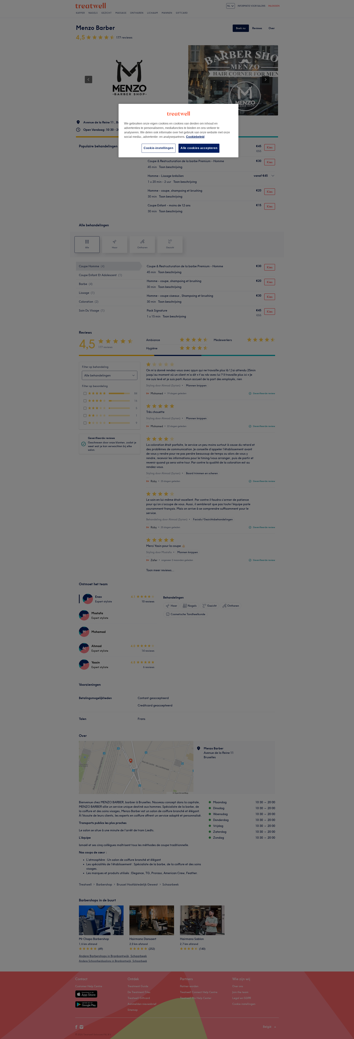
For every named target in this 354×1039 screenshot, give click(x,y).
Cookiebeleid (195, 136)
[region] (178, 130)
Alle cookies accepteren (199, 148)
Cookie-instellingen (158, 148)
